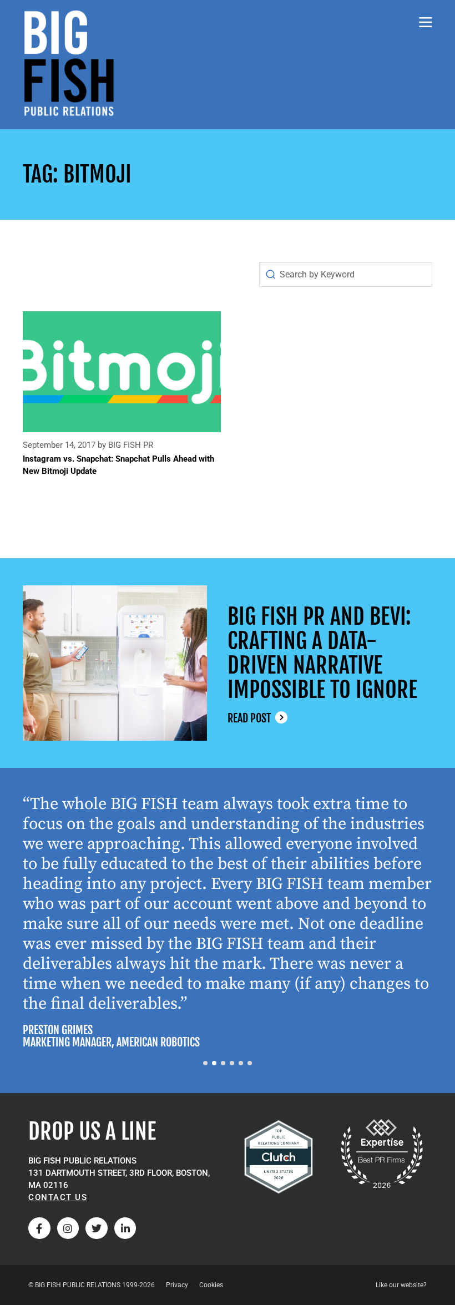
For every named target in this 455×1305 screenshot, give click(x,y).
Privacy (177, 1285)
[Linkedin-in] (125, 1228)
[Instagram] (68, 1228)
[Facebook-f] (39, 1228)
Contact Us (57, 1197)
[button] (205, 1063)
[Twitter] (96, 1228)
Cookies (211, 1285)
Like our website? (401, 1285)
